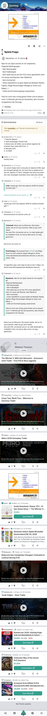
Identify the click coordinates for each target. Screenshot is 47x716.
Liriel (5, 201)
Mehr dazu (34, 383)
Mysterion (7, 165)
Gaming (13, 5)
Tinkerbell (7, 181)
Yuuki (6, 157)
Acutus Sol (7, 137)
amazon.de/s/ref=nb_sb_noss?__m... (17, 195)
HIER (30, 251)
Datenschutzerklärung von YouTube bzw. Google (16, 383)
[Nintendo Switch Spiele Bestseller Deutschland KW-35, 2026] (8, 536)
